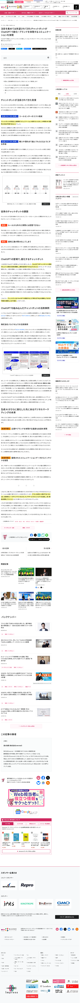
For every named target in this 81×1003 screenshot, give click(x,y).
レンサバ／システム (31, 966)
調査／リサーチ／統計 (64, 16)
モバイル (29, 968)
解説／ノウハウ (45, 955)
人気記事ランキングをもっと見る (68, 165)
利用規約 (63, 937)
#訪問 (36, 521)
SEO (2, 16)
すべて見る (68, 434)
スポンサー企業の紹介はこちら (67, 917)
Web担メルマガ (37, 7)
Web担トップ (3, 20)
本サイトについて (8, 937)
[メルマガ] (38, 778)
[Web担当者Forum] (8, 930)
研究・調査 (63, 1)
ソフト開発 (50, 1)
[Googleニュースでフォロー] (73, 929)
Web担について (56, 7)
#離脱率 (41, 521)
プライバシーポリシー (9, 939)
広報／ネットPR (5, 968)
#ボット (32, 521)
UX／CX (16, 966)
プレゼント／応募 (75, 960)
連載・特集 (46, 7)
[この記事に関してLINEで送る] (46, 535)
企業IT (46, 1)
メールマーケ (4, 971)
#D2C (20, 521)
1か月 (75, 94)
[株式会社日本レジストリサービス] (9, 903)
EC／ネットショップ (19, 968)
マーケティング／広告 (11, 16)
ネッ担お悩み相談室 (25, 782)
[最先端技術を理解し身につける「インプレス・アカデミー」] (72, 992)
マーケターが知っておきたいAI (25, 20)
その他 (28, 971)
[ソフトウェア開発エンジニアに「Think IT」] (45, 982)
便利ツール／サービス (46, 963)
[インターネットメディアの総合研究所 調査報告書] (72, 982)
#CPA (16, 521)
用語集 (72, 963)
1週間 (67, 94)
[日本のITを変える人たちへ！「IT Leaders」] (45, 987)
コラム (43, 960)
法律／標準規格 (5, 966)
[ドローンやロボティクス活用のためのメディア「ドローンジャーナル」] (59, 992)
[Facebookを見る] (61, 929)
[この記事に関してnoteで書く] (42, 535)
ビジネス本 (20, 823)
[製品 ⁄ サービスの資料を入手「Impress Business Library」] (32, 992)
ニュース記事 (74, 957)
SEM (16, 971)
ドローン (51, 2)
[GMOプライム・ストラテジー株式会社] (63, 903)
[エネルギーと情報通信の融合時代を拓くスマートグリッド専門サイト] (59, 987)
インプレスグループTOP (66, 939)
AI (19, 16)
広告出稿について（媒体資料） (30, 937)
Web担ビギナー (26, 7)
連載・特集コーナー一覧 (13, 20)
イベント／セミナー (60, 963)
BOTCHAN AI (26, 316)
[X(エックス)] (48, 778)
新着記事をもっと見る (68, 80)
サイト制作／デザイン (46, 16)
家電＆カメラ (32, 823)
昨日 (59, 94)
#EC (24, 521)
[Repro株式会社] (27, 885)
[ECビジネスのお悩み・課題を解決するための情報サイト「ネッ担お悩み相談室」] (32, 997)
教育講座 (55, 2)
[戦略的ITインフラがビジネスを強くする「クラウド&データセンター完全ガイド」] (32, 982)
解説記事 (73, 955)
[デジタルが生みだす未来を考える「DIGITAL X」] (45, 992)
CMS (55, 16)
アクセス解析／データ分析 (33, 16)
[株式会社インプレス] (11, 989)
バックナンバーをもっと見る (27, 726)
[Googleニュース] (43, 783)
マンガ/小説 (58, 960)
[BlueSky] (38, 783)
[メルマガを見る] (57, 929)
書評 (57, 957)
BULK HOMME (20, 329)
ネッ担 (17, 782)
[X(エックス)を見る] (65, 929)
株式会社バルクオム (44, 316)
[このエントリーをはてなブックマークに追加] (39, 535)
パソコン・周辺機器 (45, 823)
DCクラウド (58, 1)
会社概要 (44, 939)
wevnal (3, 316)
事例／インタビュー (60, 955)
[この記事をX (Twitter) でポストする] (35, 535)
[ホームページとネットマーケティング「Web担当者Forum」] (59, 982)
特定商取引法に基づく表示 (29, 939)
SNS (23, 16)
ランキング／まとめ (46, 965)
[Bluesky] (69, 929)
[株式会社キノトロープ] (27, 903)
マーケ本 (7, 823)
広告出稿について (66, 7)
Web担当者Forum (8, 7)
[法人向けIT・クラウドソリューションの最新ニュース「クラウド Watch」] (32, 987)
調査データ (44, 957)
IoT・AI (54, 1)
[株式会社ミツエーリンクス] (9, 885)
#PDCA (28, 521)
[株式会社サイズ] (45, 903)
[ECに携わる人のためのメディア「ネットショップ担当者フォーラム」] (72, 987)
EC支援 (58, 2)
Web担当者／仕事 (31, 962)
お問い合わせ (45, 937)
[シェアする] (31, 535)
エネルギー (47, 2)
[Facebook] (43, 778)
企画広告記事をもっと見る (68, 290)
